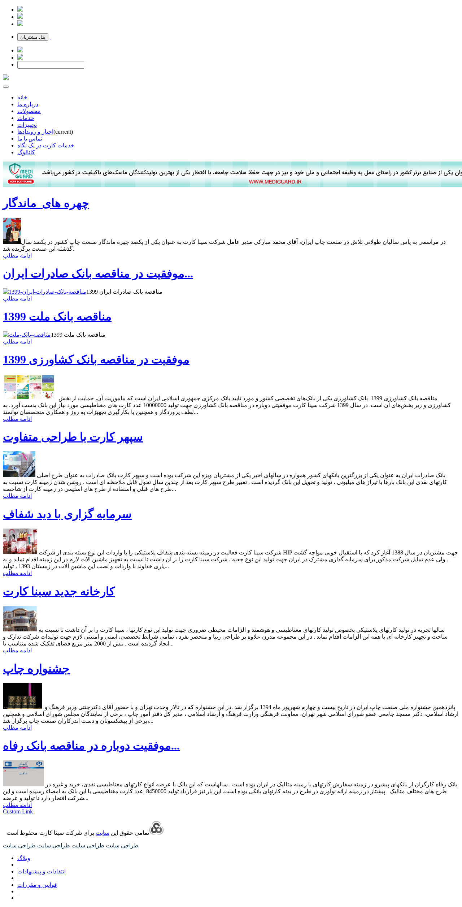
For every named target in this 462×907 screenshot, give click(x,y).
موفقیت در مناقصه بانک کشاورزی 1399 (96, 359)
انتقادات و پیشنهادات (41, 871)
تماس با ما (29, 138)
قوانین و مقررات (37, 885)
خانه (22, 97)
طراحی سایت (122, 845)
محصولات (29, 111)
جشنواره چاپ (36, 668)
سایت (102, 833)
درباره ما (27, 104)
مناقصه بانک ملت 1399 (57, 316)
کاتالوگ (26, 152)
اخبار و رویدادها (35, 132)
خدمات (25, 118)
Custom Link (18, 811)
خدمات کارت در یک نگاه (45, 145)
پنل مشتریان (32, 37)
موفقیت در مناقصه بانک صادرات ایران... (98, 273)
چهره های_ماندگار (46, 203)
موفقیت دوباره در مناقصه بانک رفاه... (91, 745)
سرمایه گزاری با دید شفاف (67, 514)
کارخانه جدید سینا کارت (59, 591)
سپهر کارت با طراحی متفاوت (73, 436)
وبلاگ (23, 858)
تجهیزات (27, 125)
